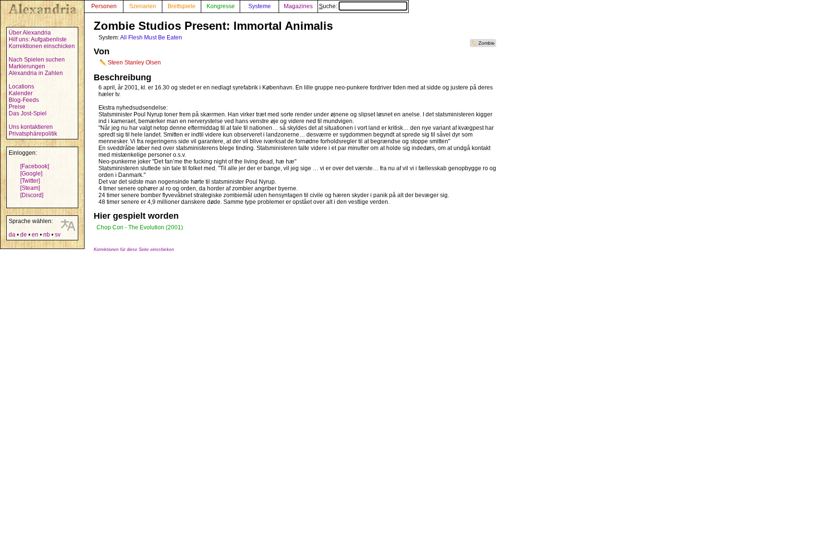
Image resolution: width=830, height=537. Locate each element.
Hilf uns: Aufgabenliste (38, 39)
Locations (21, 86)
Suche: (329, 6)
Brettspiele (181, 6)
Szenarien (142, 6)
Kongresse (221, 6)
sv (58, 234)
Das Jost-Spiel (28, 113)
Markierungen (27, 66)
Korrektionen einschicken (42, 46)
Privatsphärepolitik (33, 133)
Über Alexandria (30, 32)
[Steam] (30, 188)
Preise (17, 106)
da (12, 234)
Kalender (21, 93)
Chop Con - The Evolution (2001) (140, 227)
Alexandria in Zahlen (36, 73)
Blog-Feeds (24, 100)
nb (46, 234)
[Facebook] (34, 166)
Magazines (298, 6)
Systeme (259, 6)
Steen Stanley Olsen (134, 62)
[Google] (31, 173)
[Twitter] (30, 180)
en (35, 234)
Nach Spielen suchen (37, 59)
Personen (104, 6)
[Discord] (31, 195)
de (23, 234)
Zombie (486, 43)
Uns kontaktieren (31, 127)
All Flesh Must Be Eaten (151, 37)
